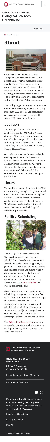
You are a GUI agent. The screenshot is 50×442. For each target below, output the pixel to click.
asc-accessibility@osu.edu (18, 408)
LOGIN (9, 424)
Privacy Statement (14, 419)
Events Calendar (28, 282)
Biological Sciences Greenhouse (18, 360)
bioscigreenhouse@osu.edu (26, 375)
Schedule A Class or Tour (21, 322)
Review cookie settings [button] (17, 414)
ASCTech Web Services (35, 438)
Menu (36, 28)
